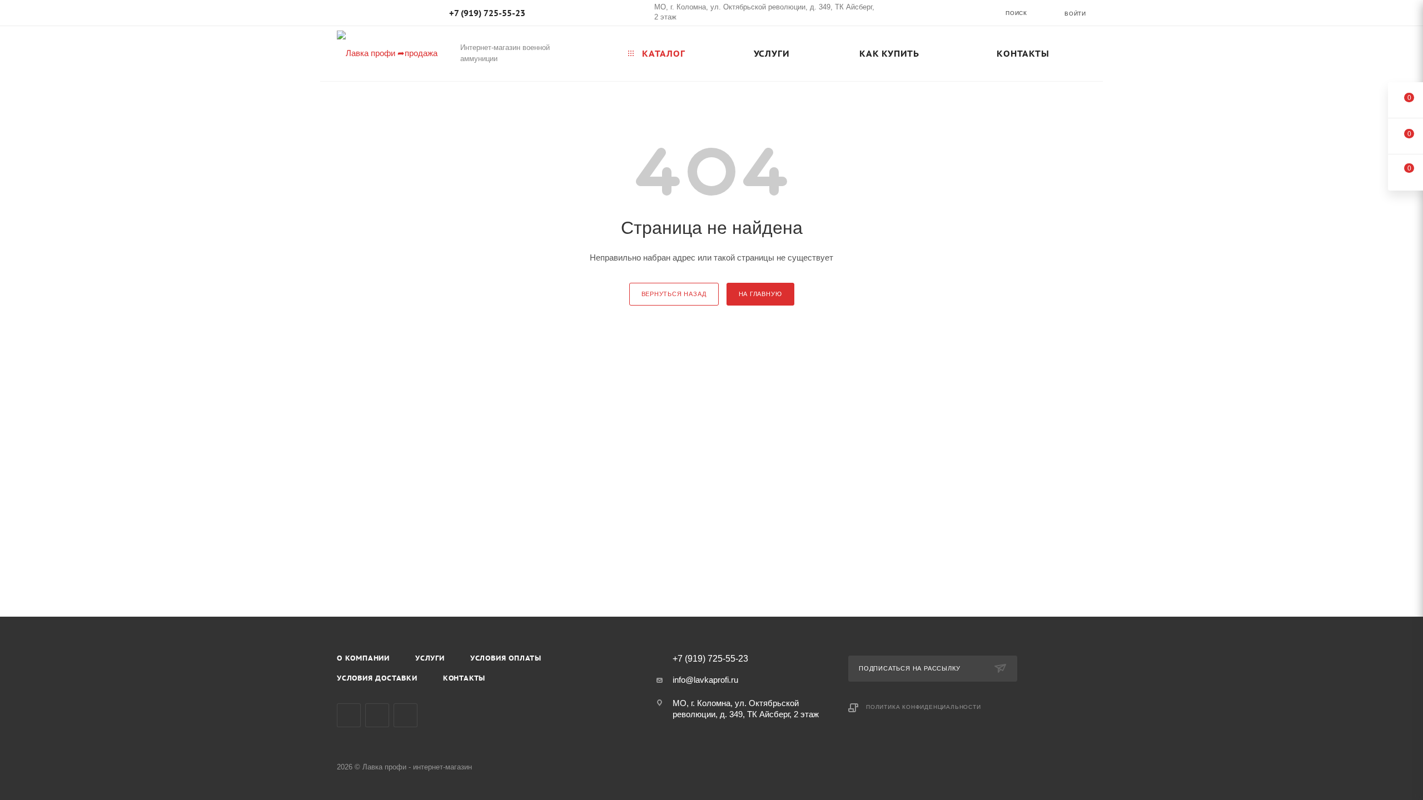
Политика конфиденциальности (923, 707)
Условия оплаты (505, 658)
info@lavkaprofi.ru (705, 679)
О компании (363, 658)
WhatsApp (405, 715)
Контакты (464, 678)
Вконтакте (349, 715)
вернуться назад (673, 294)
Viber (377, 715)
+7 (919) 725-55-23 (487, 13)
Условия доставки (377, 678)
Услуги (430, 658)
